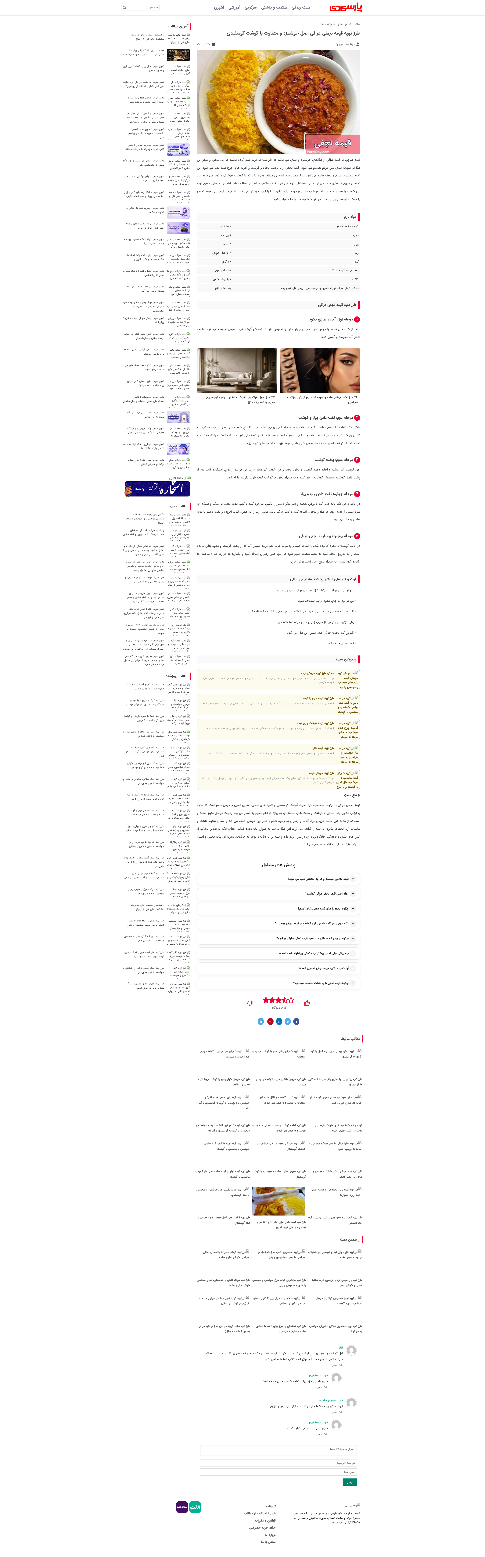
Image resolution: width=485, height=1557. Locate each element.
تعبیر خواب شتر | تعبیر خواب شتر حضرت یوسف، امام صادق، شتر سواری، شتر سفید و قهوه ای (143, 613)
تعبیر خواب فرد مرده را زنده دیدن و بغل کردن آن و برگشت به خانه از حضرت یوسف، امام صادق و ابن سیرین (143, 645)
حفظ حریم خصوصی (262, 1527)
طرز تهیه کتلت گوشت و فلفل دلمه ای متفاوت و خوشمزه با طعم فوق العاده (279, 1128)
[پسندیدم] (306, 1002)
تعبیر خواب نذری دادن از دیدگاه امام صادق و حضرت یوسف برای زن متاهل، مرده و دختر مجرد (143, 660)
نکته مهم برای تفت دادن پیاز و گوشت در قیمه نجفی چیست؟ (312, 923)
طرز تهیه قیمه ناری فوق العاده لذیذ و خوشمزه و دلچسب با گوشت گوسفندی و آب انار (223, 1128)
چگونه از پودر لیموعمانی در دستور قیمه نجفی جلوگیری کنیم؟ (312, 938)
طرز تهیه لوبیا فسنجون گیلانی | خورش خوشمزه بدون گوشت (335, 1329)
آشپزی (219, 7)
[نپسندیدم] (250, 1002)
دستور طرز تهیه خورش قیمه (317, 673)
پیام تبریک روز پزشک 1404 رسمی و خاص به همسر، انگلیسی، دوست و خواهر (145, 629)
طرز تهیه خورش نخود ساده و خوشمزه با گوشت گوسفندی (279, 1174)
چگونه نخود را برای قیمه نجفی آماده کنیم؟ (323, 908)
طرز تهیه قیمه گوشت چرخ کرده (315, 723)
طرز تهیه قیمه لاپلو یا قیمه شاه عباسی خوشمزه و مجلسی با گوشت (222, 1174)
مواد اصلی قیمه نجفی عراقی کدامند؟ (327, 893)
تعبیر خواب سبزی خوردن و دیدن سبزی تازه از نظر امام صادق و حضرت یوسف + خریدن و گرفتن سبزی (144, 597)
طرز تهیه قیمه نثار (323, 748)
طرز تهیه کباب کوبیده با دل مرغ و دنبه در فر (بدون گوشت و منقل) (224, 1329)
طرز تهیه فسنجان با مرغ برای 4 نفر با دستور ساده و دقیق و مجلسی (281, 1329)
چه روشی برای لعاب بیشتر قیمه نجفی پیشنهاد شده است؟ (314, 953)
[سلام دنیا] (182, 1512)
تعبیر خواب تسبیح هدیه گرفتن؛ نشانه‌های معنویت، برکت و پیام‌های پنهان (145, 133)
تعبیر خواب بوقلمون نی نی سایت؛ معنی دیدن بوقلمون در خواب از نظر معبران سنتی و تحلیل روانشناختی (145, 118)
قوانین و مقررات (265, 1520)
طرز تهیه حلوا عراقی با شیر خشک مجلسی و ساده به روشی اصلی (337, 1174)
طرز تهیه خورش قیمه (321, 773)
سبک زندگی (301, 7)
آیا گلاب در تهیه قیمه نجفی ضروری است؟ (324, 968)
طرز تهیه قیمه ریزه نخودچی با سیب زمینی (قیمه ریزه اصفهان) (334, 1220)
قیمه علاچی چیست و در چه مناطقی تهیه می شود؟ (318, 879)
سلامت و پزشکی (274, 7)
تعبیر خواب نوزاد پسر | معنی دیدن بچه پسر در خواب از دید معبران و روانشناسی (143, 307)
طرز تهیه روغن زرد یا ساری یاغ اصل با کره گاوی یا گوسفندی (335, 1082)
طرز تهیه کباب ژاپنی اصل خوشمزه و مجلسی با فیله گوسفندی (223, 1220)
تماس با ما (268, 1542)
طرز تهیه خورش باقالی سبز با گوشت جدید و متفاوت (281, 1082)
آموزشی (234, 7)
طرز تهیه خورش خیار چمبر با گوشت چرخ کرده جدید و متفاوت (224, 1082)
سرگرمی (251, 7)
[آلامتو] (194, 1512)
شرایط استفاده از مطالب (259, 1513)
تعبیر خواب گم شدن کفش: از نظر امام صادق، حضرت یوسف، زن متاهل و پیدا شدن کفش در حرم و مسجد (143, 550)
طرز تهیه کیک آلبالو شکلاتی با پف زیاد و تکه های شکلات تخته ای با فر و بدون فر (144, 862)
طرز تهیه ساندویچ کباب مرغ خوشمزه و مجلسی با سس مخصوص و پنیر (279, 1282)
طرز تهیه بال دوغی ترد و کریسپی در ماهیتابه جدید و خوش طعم (337, 1282)
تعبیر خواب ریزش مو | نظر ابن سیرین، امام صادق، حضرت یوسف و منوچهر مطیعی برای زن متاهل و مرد (144, 566)
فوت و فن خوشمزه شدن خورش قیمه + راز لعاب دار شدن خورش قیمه (338, 1128)
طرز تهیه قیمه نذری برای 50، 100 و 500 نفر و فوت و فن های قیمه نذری (281, 1224)
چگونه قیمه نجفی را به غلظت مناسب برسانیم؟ (321, 983)
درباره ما (270, 1535)
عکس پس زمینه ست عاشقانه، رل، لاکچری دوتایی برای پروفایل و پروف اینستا (145, 519)
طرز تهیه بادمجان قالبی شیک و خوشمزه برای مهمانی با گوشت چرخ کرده (145, 752)
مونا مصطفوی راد (345, 44)
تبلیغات (270, 1506)
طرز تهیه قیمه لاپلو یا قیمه (318, 698)
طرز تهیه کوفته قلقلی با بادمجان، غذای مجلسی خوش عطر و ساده (223, 1282)
